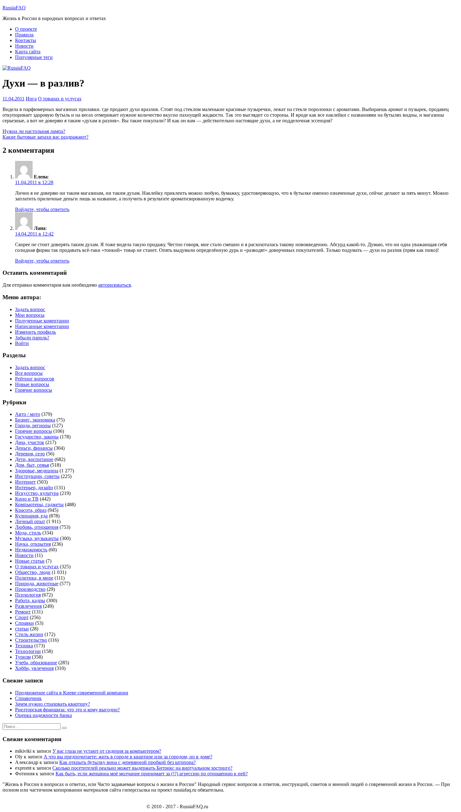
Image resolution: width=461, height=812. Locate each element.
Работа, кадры (30, 600)
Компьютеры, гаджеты (39, 504)
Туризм (23, 657)
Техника (24, 645)
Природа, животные (36, 583)
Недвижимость (31, 549)
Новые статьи (30, 561)
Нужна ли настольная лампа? (34, 131)
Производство (30, 589)
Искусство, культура (37, 493)
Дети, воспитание (34, 459)
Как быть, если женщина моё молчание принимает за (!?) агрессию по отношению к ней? (152, 773)
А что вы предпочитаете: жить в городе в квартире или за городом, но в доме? (128, 756)
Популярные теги (34, 57)
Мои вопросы (30, 315)
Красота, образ (30, 510)
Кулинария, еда (31, 515)
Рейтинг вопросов (34, 378)
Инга (31, 98)
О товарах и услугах (60, 98)
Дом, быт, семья (32, 465)
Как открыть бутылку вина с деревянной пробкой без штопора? (127, 762)
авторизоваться (114, 285)
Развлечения (28, 606)
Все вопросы (29, 373)
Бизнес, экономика (35, 419)
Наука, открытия (33, 544)
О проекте (26, 29)
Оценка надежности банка (43, 715)
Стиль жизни (29, 634)
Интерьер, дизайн (34, 487)
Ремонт (23, 611)
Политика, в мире (34, 578)
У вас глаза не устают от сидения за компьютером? (106, 751)
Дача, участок (29, 442)
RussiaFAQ (14, 7)
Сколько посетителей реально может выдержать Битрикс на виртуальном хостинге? (142, 768)
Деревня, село (30, 453)
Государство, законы (37, 436)
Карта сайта (27, 51)
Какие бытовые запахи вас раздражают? (45, 137)
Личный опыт (30, 521)
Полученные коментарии (42, 320)
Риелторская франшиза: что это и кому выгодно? (67, 709)
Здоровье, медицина (36, 470)
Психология (28, 594)
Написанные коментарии (42, 326)
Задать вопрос (30, 309)
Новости (24, 46)
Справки (24, 623)
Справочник (28, 698)
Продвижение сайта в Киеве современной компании (71, 692)
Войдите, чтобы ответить (42, 209)
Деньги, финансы (34, 448)
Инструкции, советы (37, 476)
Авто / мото (27, 414)
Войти (22, 343)
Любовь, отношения (36, 527)
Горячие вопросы (33, 390)
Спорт (22, 617)
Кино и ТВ (27, 499)
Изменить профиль (35, 332)
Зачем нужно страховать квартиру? (52, 704)
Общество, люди (32, 572)
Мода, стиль (28, 532)
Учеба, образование (36, 662)
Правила (24, 34)
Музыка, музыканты (37, 538)
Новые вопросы (32, 384)
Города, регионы (33, 425)
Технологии (28, 651)
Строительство (31, 640)
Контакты (25, 40)
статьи (22, 628)
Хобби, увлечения (34, 668)
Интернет (25, 482)
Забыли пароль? (32, 337)
